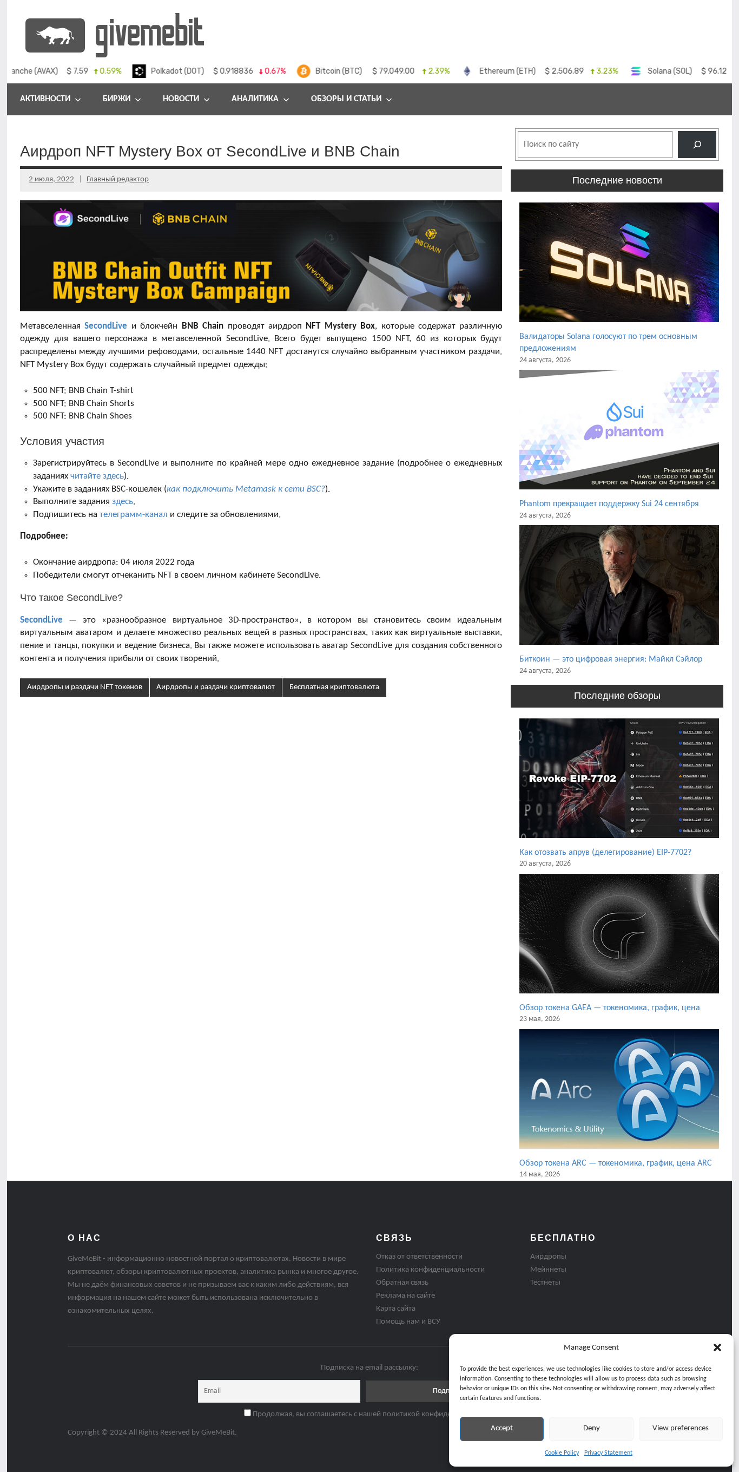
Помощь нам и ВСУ (408, 1322)
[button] (717, 1347)
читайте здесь (97, 476)
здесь (122, 501)
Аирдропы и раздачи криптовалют (215, 687)
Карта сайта (395, 1309)
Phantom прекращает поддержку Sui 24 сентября (609, 504)
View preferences (680, 1428)
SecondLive (41, 620)
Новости (181, 99)
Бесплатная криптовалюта (334, 687)
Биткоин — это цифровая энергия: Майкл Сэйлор (610, 659)
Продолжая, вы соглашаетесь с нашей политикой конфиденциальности (373, 1414)
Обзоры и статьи (346, 99)
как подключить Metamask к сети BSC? (246, 489)
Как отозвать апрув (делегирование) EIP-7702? (605, 852)
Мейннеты (548, 1270)
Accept (502, 1428)
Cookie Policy (562, 1453)
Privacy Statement (608, 1453)
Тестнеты (545, 1283)
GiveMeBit (218, 1433)
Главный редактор (118, 179)
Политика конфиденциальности (430, 1270)
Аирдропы (548, 1257)
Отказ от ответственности (419, 1257)
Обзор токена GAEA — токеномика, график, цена (609, 1008)
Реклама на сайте (405, 1296)
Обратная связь (402, 1283)
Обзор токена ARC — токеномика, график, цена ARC (615, 1163)
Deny (591, 1428)
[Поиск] (697, 144)
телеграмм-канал (134, 514)
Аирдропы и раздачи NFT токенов (84, 687)
